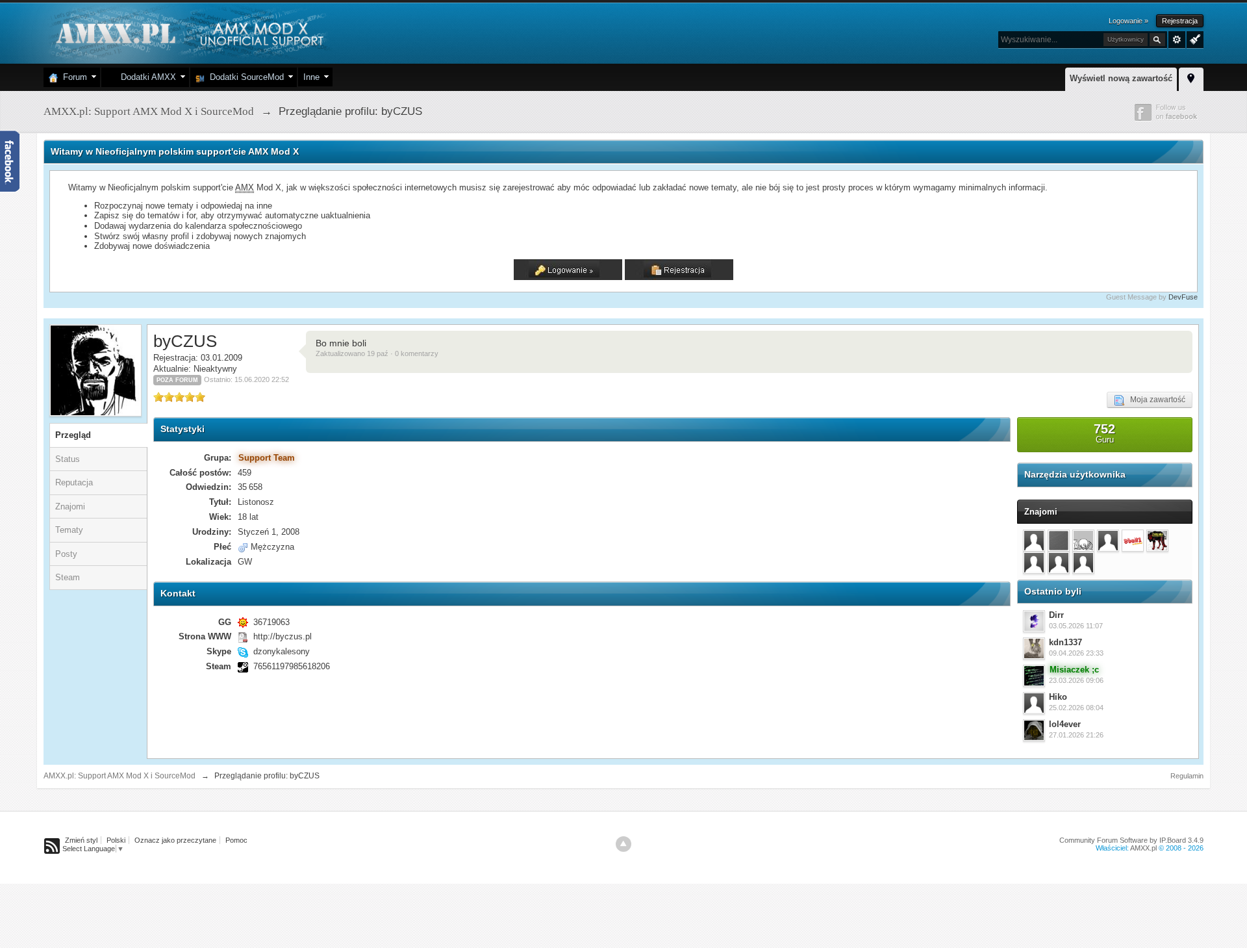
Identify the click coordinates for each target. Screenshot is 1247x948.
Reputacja (74, 482)
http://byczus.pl (282, 636)
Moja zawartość (1154, 399)
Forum (72, 77)
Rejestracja (1180, 21)
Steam (67, 577)
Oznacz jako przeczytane (175, 840)
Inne (311, 77)
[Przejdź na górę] (623, 844)
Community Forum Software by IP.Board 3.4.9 (1131, 840)
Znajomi (70, 506)
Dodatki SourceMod (244, 77)
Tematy (69, 530)
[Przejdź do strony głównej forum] (188, 32)
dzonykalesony (281, 651)
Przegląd (73, 435)
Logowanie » (1128, 21)
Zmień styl (81, 840)
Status (67, 459)
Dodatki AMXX (146, 77)
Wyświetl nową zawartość (1121, 78)
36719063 (271, 622)
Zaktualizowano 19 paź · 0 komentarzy (377, 353)
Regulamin (1186, 776)
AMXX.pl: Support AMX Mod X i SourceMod (119, 775)
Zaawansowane (1176, 39)
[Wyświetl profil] (1034, 621)
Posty (66, 554)
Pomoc (236, 840)
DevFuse (1183, 297)
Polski (116, 840)
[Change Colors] (1193, 38)
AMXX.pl (1143, 848)
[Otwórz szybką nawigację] (1191, 77)
